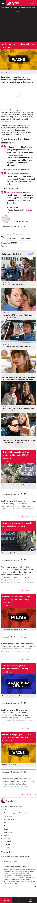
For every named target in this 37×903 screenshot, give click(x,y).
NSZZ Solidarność (32, 3)
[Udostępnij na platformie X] (25, 226)
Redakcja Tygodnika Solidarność (13, 807)
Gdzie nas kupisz (9, 819)
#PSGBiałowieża (13, 192)
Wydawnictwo (8, 816)
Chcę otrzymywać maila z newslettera (15, 867)
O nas (5, 810)
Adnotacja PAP (8, 832)
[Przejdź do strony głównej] (13, 3)
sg (27, 234)
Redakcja (6, 823)
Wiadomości (14, 7)
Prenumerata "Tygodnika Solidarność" (15, 813)
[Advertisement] (18, 25)
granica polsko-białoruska (14, 234)
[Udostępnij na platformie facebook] (21, 226)
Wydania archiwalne (9, 826)
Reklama (6, 836)
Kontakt (6, 829)
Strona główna (5, 7)
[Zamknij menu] (3, 3)
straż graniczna (11, 239)
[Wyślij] (34, 861)
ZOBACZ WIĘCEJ (26, 239)
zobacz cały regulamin (10, 884)
